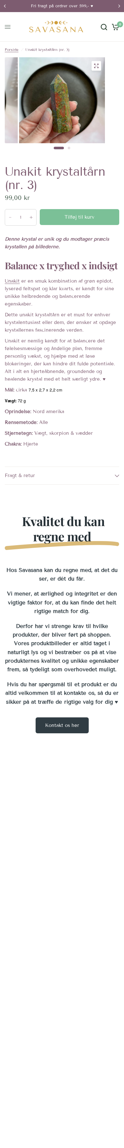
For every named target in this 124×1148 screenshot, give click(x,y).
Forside (11, 49)
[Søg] (104, 27)
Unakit (12, 281)
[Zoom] (96, 66)
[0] (114, 27)
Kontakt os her (62, 725)
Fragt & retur (20, 475)
